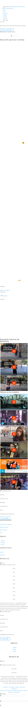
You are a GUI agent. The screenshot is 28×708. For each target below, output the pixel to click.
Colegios (5, 15)
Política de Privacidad (5, 690)
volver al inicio (6, 30)
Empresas (5, 13)
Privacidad (5, 687)
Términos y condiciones (14, 692)
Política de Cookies (22, 690)
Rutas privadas (3, 530)
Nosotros (5, 16)
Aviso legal (11, 687)
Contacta (5, 18)
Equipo (1, 552)
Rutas (4, 11)
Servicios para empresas (6, 524)
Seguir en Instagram (5, 290)
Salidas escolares (4, 527)
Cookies (17, 687)
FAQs (1, 532)
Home (4, 10)
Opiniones (2, 555)
